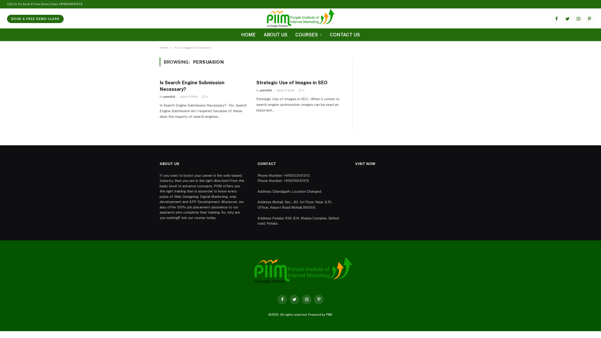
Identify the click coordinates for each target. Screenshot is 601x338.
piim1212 (169, 96)
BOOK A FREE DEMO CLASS (35, 19)
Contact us (345, 35)
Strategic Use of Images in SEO (291, 82)
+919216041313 (70, 4)
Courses (306, 35)
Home (248, 35)
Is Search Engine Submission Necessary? (192, 86)
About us (275, 35)
